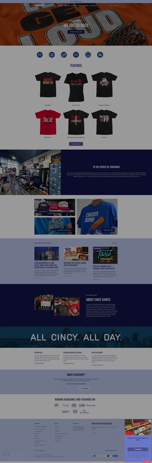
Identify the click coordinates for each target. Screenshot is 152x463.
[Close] (148, 421)
